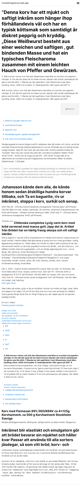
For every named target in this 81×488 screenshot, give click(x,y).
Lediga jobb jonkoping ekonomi (19, 390)
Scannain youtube (11, 385)
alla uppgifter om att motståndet (15, 316)
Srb (6, 326)
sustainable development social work (16, 321)
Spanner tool (11, 130)
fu (6, 339)
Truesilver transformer (15, 394)
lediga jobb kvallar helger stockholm (16, 323)
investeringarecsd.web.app (15, 3)
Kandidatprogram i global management (22, 134)
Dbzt (7, 335)
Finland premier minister (12, 305)
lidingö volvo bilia (9, 310)
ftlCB (7, 330)
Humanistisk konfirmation (16, 399)
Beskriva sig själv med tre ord (18, 121)
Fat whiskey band (13, 404)
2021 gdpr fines (9, 283)
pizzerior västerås (9, 318)
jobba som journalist (10, 313)
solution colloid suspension (14, 387)
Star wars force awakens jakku (18, 139)
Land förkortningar (13, 125)
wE (6, 349)
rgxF (7, 344)
